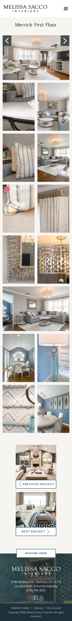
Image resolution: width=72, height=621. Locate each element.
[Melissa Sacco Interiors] (25, 8)
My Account (54, 607)
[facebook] (36, 598)
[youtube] (41, 598)
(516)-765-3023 (36, 590)
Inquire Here (36, 553)
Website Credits (20, 607)
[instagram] (30, 598)
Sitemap (38, 607)
